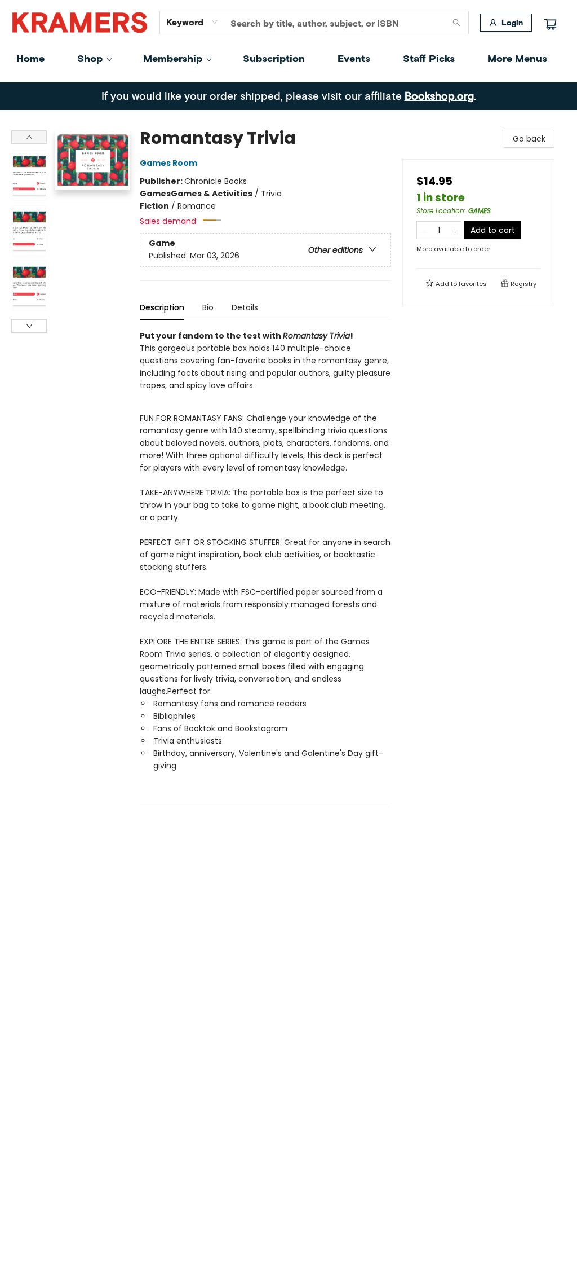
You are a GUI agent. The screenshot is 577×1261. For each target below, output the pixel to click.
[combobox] (192, 22)
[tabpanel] (265, 567)
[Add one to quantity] (454, 230)
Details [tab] (245, 307)
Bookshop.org (439, 95)
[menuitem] (30, 58)
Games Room (168, 163)
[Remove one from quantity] (424, 230)
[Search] (456, 22)
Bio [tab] (208, 307)
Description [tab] (162, 307)
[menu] (288, 58)
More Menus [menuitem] (517, 58)
